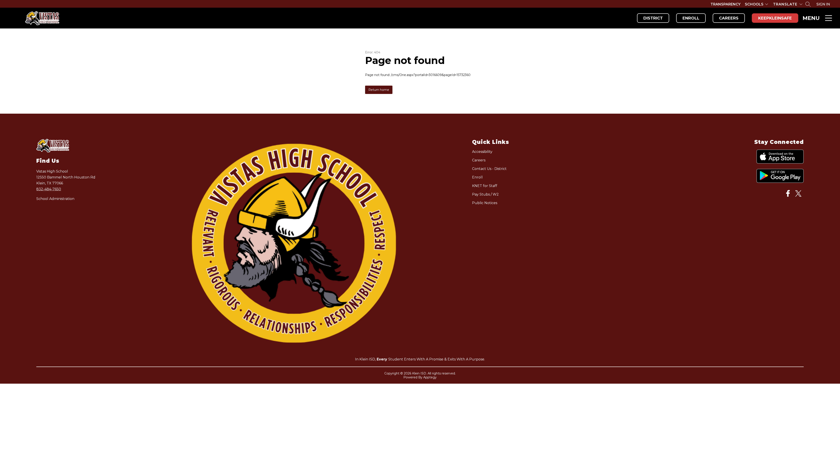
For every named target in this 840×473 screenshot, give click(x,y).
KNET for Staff (484, 186)
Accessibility (482, 152)
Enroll (690, 18)
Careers (728, 18)
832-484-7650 (48, 189)
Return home (378, 90)
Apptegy (430, 377)
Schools (754, 4)
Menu (811, 18)
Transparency (725, 4)
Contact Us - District (489, 169)
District (653, 18)
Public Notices (484, 203)
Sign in (823, 4)
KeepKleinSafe (775, 18)
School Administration (55, 199)
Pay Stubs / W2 (485, 194)
